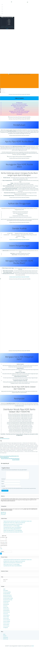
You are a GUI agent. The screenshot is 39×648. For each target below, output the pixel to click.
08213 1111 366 (3, 513)
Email (2, 483)
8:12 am (2, 91)
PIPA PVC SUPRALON (6, 619)
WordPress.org (5, 638)
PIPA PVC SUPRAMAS (6, 621)
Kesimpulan (19, 114)
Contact (20, 13)
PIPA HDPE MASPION (6, 593)
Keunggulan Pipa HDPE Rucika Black (19, 105)
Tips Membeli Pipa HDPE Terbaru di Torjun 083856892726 (12, 527)
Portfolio (9, 21)
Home (20, 4)
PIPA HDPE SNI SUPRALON (7, 596)
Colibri (7, 28)
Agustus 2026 (5, 579)
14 (4, 542)
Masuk (4, 634)
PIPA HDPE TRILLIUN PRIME (7, 599)
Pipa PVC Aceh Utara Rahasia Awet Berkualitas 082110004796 (13, 531)
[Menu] (19, 16)
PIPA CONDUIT (5, 590)
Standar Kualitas (19, 108)
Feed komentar (5, 637)
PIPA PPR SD (5, 605)
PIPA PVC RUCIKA (6, 618)
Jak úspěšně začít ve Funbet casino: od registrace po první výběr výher (14, 522)
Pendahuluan (19, 102)
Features (20, 6)
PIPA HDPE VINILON (6, 601)
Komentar (3, 479)
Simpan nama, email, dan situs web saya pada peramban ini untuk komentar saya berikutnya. (19, 488)
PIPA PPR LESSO (5, 602)
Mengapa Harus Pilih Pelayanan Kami (19, 112)
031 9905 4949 (3, 514)
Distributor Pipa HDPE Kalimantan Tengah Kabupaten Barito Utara (19, 444)
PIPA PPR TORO (5, 607)
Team (20, 11)
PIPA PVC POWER (6, 616)
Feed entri (4, 635)
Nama (2, 481)
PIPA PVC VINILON (6, 624)
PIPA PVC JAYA (5, 613)
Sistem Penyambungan (19, 109)
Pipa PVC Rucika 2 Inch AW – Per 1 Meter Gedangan (12, 525)
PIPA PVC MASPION (6, 615)
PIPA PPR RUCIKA (6, 604)
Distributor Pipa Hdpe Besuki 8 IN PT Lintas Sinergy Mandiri (13, 530)
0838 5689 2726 (3, 512)
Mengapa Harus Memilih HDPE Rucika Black (19, 111)
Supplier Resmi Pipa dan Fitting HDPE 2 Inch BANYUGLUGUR (13, 524)
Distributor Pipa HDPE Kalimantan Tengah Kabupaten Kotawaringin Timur (14, 447)
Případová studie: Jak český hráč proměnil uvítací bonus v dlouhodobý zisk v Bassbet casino (18, 521)
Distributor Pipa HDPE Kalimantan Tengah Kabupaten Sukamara (13, 451)
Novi (1, 88)
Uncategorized (5, 627)
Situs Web (3, 486)
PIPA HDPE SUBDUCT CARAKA (8, 598)
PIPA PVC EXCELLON (6, 612)
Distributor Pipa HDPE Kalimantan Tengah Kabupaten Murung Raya (20, 449)
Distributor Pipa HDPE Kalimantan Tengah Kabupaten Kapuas (24, 445)
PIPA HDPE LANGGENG (7, 592)
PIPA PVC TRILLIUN (6, 622)
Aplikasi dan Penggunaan (19, 107)
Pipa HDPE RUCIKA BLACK (4, 438)
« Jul (1, 548)
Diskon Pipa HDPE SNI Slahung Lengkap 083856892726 (12, 528)
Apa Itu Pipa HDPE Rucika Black (19, 104)
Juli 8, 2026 (2, 89)
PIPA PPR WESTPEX (6, 610)
